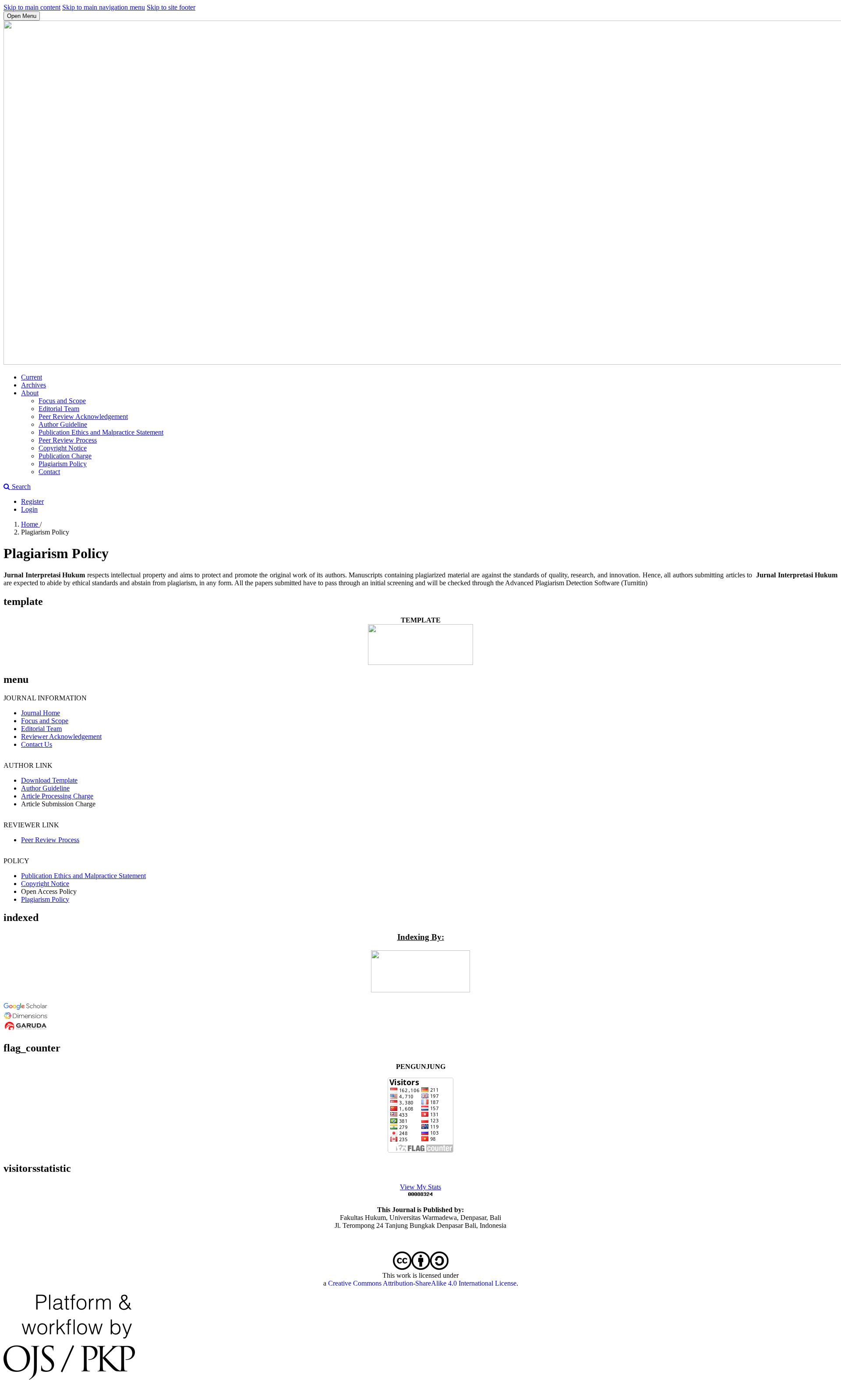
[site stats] (420, 1195)
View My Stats (420, 1187)
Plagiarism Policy (63, 464)
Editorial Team (59, 408)
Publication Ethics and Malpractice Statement (101, 432)
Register (32, 501)
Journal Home (40, 713)
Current (31, 377)
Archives (33, 385)
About (30, 393)
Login (29, 509)
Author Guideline (63, 424)
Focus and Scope (62, 400)
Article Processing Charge (57, 796)
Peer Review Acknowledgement (83, 416)
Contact (49, 471)
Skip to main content (32, 7)
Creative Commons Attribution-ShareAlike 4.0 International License (422, 1283)
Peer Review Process (68, 440)
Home (30, 524)
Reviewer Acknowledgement (61, 736)
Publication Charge (65, 456)
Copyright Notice (63, 448)
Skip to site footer (171, 7)
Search (20, 486)
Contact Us (36, 744)
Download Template (49, 780)
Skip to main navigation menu (103, 7)
